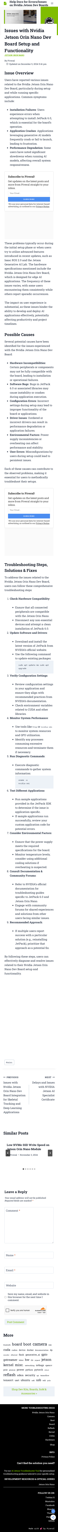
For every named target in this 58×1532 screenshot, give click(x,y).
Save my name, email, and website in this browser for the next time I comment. (28, 1297)
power (20, 1369)
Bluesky (51, 1509)
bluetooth (7, 1345)
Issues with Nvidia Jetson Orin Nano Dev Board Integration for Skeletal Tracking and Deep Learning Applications (14, 1095)
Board (52, 1424)
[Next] (50, 1153)
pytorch (38, 1369)
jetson (46, 1359)
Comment (13, 1210)
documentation (42, 1350)
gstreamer (10, 1360)
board (17, 1344)
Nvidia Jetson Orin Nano (43, 1412)
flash (21, 1354)
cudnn (14, 1350)
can (50, 1345)
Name (10, 1255)
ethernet (14, 1355)
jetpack (37, 1360)
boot (27, 1344)
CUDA (52, 1436)
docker (30, 1350)
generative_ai (32, 1354)
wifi (44, 1380)
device (22, 1350)
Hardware (50, 1439)
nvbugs (40, 1365)
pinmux (12, 1370)
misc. (9, 1062)
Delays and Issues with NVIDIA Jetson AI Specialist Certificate (43, 1088)
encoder (6, 1355)
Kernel (52, 1432)
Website (11, 1285)
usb (38, 1380)
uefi (33, 1380)
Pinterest (50, 1517)
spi (38, 1375)
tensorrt (8, 1380)
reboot (46, 1370)
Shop (52, 1444)
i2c (32, 1360)
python (29, 1369)
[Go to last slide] (8, 1153)
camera (40, 1344)
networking (29, 1365)
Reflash (51, 1428)
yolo (49, 1380)
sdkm (20, 1375)
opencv (48, 1365)
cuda (6, 1350)
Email (10, 1270)
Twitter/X (50, 1497)
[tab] (23, 1169)
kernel (8, 1365)
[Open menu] (52, 3)
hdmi (21, 1360)
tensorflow (44, 1375)
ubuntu (25, 1380)
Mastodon (50, 1501)
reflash (9, 1374)
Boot (52, 1420)
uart (17, 1380)
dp (51, 1350)
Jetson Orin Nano (14, 55)
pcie (5, 1369)
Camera (51, 1416)
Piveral (13, 1154)
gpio (44, 1354)
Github (51, 1520)
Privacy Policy (48, 1456)
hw (27, 1360)
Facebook (50, 1505)
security (30, 1375)
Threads (51, 1513)
